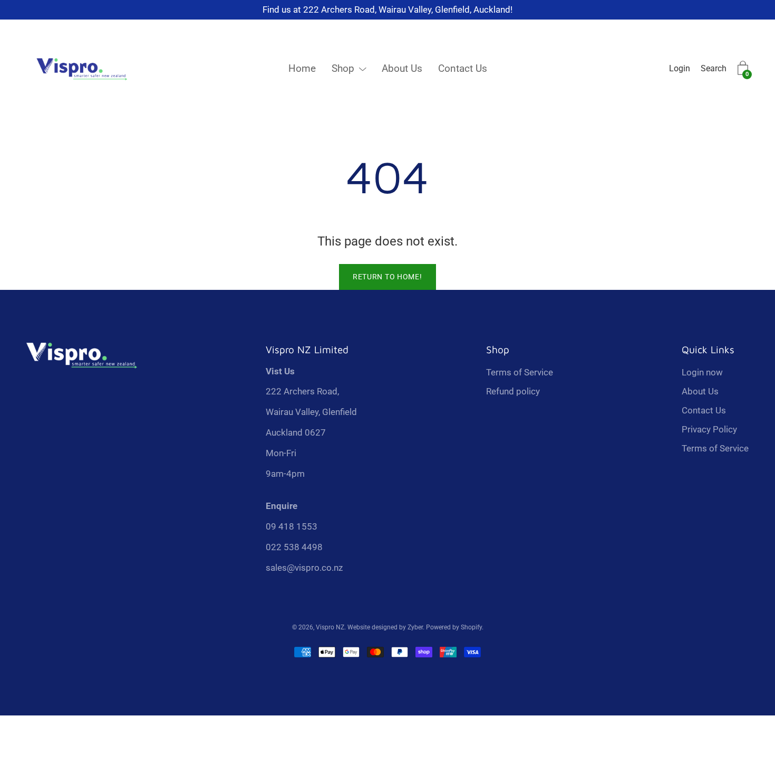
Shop (343, 68)
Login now (702, 372)
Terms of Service (519, 372)
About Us (402, 68)
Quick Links (708, 349)
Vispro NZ (330, 627)
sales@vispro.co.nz (304, 567)
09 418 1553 (291, 526)
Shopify (471, 627)
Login (679, 68)
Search (713, 68)
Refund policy (513, 391)
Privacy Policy (709, 429)
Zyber (415, 627)
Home (302, 68)
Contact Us (462, 68)
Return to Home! (387, 276)
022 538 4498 (294, 547)
